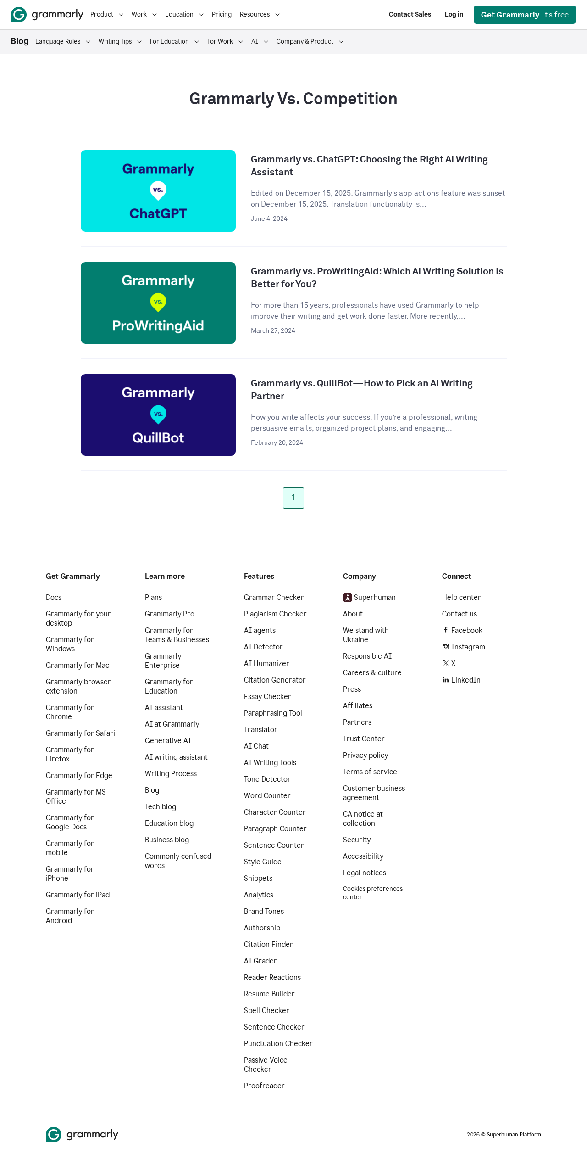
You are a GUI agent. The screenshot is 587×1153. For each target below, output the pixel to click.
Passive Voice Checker (266, 1065)
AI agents (260, 630)
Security (357, 839)
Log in (454, 14)
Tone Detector (267, 779)
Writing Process (171, 773)
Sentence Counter (274, 845)
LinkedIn (466, 680)
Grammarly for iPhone (70, 874)
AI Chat (256, 746)
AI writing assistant (176, 757)
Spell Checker (266, 1010)
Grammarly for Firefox (70, 754)
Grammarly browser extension (78, 686)
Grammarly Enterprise (163, 661)
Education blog (169, 823)
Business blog (167, 839)
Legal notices (364, 872)
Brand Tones (264, 911)
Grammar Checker (274, 597)
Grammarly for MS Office (76, 797)
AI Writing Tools (270, 762)
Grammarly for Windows (70, 644)
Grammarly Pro (169, 614)
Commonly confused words (178, 861)
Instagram (468, 647)
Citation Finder (268, 944)
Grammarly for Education (169, 686)
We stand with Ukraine (366, 635)
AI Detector (263, 647)
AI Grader (260, 961)
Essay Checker (267, 696)
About (353, 614)
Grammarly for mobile (70, 848)
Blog (152, 790)
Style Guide (263, 861)
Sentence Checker (274, 1027)
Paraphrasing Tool (273, 713)
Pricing (222, 14)
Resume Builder (269, 994)
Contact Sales (410, 14)
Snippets (258, 878)
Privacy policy (365, 755)
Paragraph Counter (275, 828)
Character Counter (275, 812)
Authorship (262, 928)
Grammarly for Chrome (70, 712)
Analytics (258, 894)
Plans (153, 597)
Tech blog (160, 806)
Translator (260, 729)
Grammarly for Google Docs (70, 822)
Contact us (459, 614)
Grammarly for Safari (80, 733)
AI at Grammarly (172, 724)
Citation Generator (275, 680)
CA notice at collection (363, 819)
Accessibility (363, 856)
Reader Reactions (272, 977)
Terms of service (370, 771)
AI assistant (164, 707)
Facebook (466, 630)
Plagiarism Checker (275, 614)
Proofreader (264, 1085)
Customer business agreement (374, 793)
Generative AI (168, 740)
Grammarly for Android (70, 916)
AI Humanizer (266, 663)
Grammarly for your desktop (78, 618)
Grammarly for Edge (79, 775)
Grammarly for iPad (78, 894)
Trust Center (364, 738)
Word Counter (267, 795)
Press (352, 689)
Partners (357, 722)
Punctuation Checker (278, 1043)
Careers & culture (372, 672)
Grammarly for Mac (77, 665)
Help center (461, 597)
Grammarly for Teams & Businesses (177, 635)
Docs (53, 597)
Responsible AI (367, 656)
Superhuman (375, 597)
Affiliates (357, 705)
